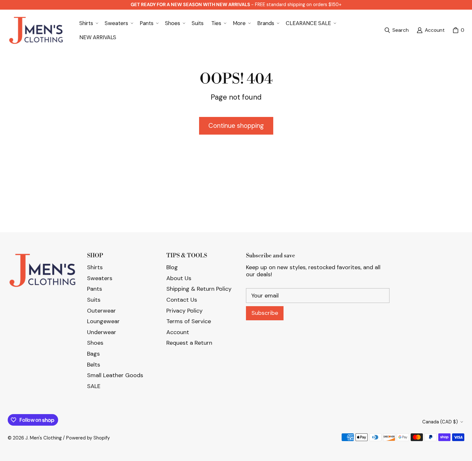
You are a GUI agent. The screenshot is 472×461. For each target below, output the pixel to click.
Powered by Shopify (88, 438)
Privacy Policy (184, 311)
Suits (94, 300)
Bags (93, 354)
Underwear (101, 332)
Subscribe (264, 313)
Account (177, 332)
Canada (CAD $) (440, 422)
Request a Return (189, 343)
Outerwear (101, 311)
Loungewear (103, 321)
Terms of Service (188, 321)
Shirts (95, 267)
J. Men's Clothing (43, 438)
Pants (94, 289)
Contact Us (181, 300)
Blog (172, 267)
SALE (94, 386)
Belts (93, 364)
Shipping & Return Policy (199, 289)
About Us (178, 278)
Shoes (95, 343)
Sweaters (99, 278)
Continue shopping (236, 125)
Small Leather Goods (115, 375)
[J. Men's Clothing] (36, 30)
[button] (88, 23)
